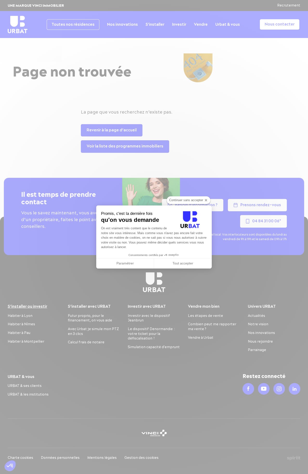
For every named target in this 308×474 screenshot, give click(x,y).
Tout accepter (183, 263)
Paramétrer (125, 263)
